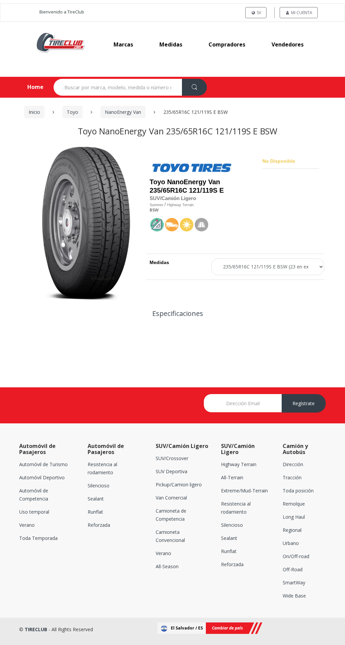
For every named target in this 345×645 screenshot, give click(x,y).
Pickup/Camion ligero (179, 484)
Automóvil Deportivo (42, 477)
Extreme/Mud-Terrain (244, 490)
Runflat (95, 512)
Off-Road (293, 569)
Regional (292, 530)
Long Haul (294, 517)
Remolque (294, 504)
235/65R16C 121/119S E (187, 190)
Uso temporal (34, 512)
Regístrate (303, 403)
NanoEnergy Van (123, 112)
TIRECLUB (36, 629)
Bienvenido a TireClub (61, 12)
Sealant (96, 498)
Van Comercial (171, 497)
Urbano (291, 543)
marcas (123, 44)
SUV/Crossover (172, 458)
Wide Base (294, 595)
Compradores (227, 44)
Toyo (72, 112)
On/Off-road (296, 556)
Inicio (34, 112)
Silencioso (98, 485)
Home (29, 87)
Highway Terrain (238, 464)
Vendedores (288, 44)
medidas (170, 44)
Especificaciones (177, 313)
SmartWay (294, 582)
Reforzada (99, 525)
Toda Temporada (38, 538)
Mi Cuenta (301, 12)
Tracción (292, 477)
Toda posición (298, 490)
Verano (27, 525)
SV (258, 12)
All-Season (167, 566)
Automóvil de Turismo (43, 464)
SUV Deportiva (171, 471)
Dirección (293, 464)
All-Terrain (232, 477)
